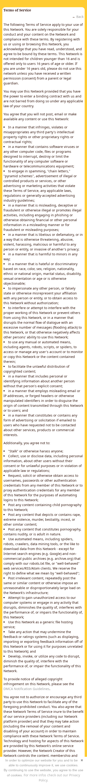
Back (80, 16)
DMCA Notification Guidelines (26, 689)
